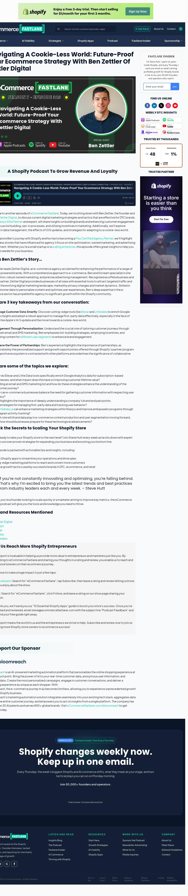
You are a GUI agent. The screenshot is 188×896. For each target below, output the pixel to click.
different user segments (35, 336)
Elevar (85, 311)
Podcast (113, 40)
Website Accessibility (172, 879)
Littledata (101, 311)
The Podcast (55, 845)
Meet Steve (168, 845)
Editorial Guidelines (172, 849)
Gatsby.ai (7, 409)
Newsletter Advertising (134, 845)
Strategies (55, 40)
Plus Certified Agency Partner (94, 238)
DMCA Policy (114, 879)
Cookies (161, 878)
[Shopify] (85, 11)
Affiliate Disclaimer (145, 879)
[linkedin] (154, 105)
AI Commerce (56, 854)
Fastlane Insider (141, 40)
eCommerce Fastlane (44, 213)
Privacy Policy (102, 879)
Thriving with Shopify (59, 859)
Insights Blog (55, 840)
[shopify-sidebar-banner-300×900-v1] (161, 239)
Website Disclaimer (128, 879)
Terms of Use (91, 879)
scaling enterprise (63, 246)
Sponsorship (172, 40)
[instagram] (168, 105)
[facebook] (147, 105)
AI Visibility (28, 40)
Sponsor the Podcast (133, 840)
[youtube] (175, 105)
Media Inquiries (130, 854)
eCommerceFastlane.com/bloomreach (93, 705)
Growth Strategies (98, 845)
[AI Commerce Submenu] (8, 41)
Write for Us (128, 849)
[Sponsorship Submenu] (182, 41)
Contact (171, 28)
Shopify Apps (86, 40)
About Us (159, 28)
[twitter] (161, 105)
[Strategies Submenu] (63, 41)
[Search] (58, 29)
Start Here (94, 840)
